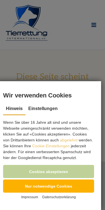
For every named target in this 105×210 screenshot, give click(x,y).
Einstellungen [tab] (43, 108)
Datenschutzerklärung (59, 197)
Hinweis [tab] (14, 108)
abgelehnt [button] (69, 140)
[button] (48, 171)
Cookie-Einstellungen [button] (51, 146)
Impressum (29, 197)
